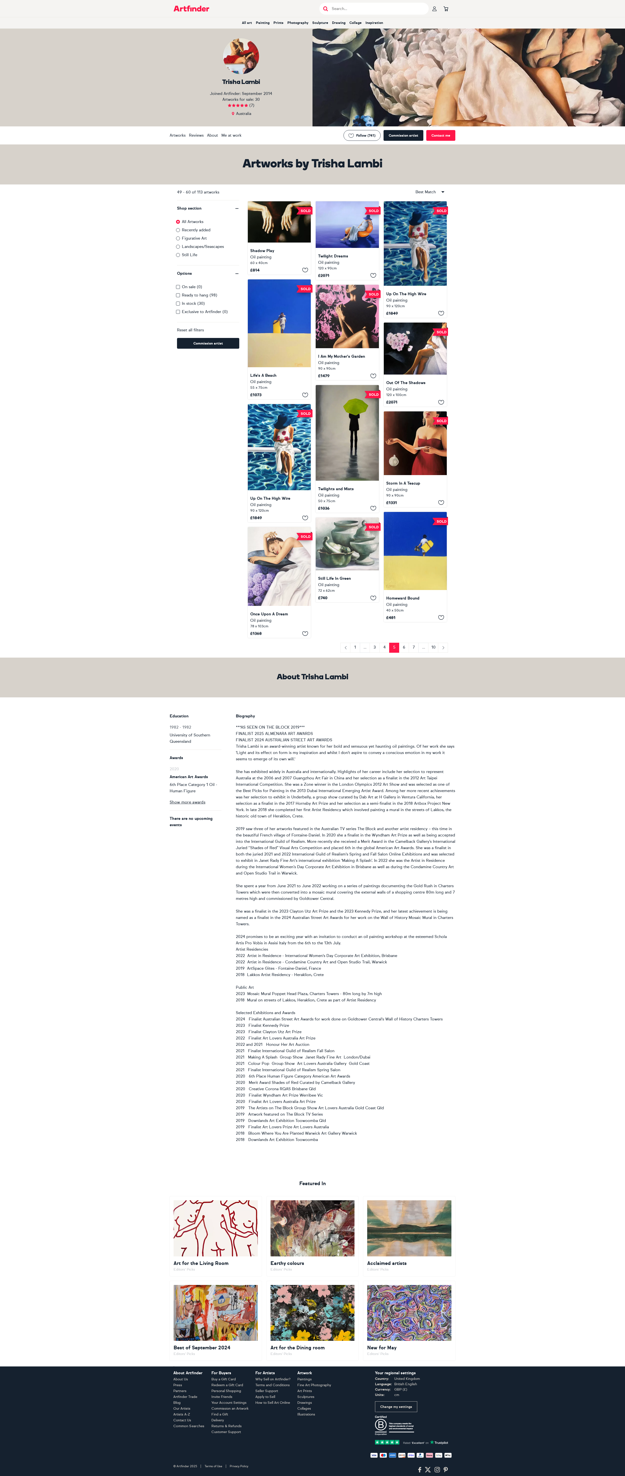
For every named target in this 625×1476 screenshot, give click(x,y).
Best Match (426, 192)
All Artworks (192, 221)
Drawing (338, 23)
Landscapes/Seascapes (203, 246)
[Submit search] (325, 9)
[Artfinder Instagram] (437, 1470)
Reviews (196, 135)
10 (433, 647)
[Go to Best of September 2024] (216, 1321)
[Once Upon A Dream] (279, 582)
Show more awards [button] (187, 802)
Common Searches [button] (189, 1426)
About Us (180, 1379)
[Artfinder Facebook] (419, 1470)
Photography (297, 23)
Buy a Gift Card (223, 1379)
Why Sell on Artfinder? (273, 1379)
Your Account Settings (229, 1403)
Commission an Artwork (230, 1408)
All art (247, 23)
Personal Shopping (226, 1391)
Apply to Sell (265, 1397)
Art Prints (304, 1391)
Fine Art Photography (314, 1385)
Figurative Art (194, 238)
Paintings (304, 1379)
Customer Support (226, 1432)
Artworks (178, 135)
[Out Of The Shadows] (415, 365)
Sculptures (305, 1397)
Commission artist (403, 135)
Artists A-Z (181, 1414)
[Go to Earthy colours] (313, 1236)
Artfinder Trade (185, 1397)
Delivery (217, 1420)
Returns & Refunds (226, 1426)
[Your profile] (434, 8)
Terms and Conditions (272, 1385)
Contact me (440, 135)
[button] (208, 208)
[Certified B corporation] (394, 1425)
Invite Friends (221, 1397)
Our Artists (181, 1408)
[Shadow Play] (279, 238)
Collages (304, 1408)
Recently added (196, 230)
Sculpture (320, 23)
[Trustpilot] (411, 1441)
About (212, 135)
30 (257, 99)
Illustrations (306, 1414)
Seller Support (266, 1391)
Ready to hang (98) (199, 295)
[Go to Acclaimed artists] (409, 1236)
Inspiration (374, 23)
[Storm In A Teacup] (415, 459)
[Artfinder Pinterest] (446, 1470)
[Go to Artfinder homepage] (191, 8)
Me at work (231, 135)
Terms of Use (213, 1466)
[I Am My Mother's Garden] (347, 332)
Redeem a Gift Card (227, 1385)
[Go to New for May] (409, 1321)
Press (177, 1385)
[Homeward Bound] (415, 567)
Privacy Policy (239, 1466)
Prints (278, 23)
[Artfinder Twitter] (428, 1470)
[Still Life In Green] (347, 560)
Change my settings (396, 1407)
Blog (177, 1403)
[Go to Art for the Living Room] (216, 1236)
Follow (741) (365, 135)
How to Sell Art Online (272, 1403)
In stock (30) (193, 303)
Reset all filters (190, 330)
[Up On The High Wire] (415, 259)
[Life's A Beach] (279, 339)
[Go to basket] (445, 8)
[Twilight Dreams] (347, 240)
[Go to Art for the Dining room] (313, 1321)
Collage (355, 23)
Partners (180, 1391)
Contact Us (182, 1420)
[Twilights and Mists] (347, 449)
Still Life (189, 255)
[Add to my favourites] (305, 270)
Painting (263, 23)
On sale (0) (192, 287)
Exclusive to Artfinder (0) (205, 311)
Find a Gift (219, 1414)
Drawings (304, 1403)
